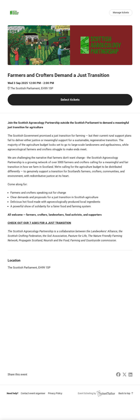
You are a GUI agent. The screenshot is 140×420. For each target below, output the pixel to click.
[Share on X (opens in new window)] (124, 374)
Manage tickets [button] (121, 12)
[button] (33, 393)
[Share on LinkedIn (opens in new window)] (130, 374)
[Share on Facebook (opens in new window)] (118, 374)
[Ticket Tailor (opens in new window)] (106, 393)
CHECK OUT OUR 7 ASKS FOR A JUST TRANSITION (39, 223)
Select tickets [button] (70, 99)
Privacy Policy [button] (55, 393)
